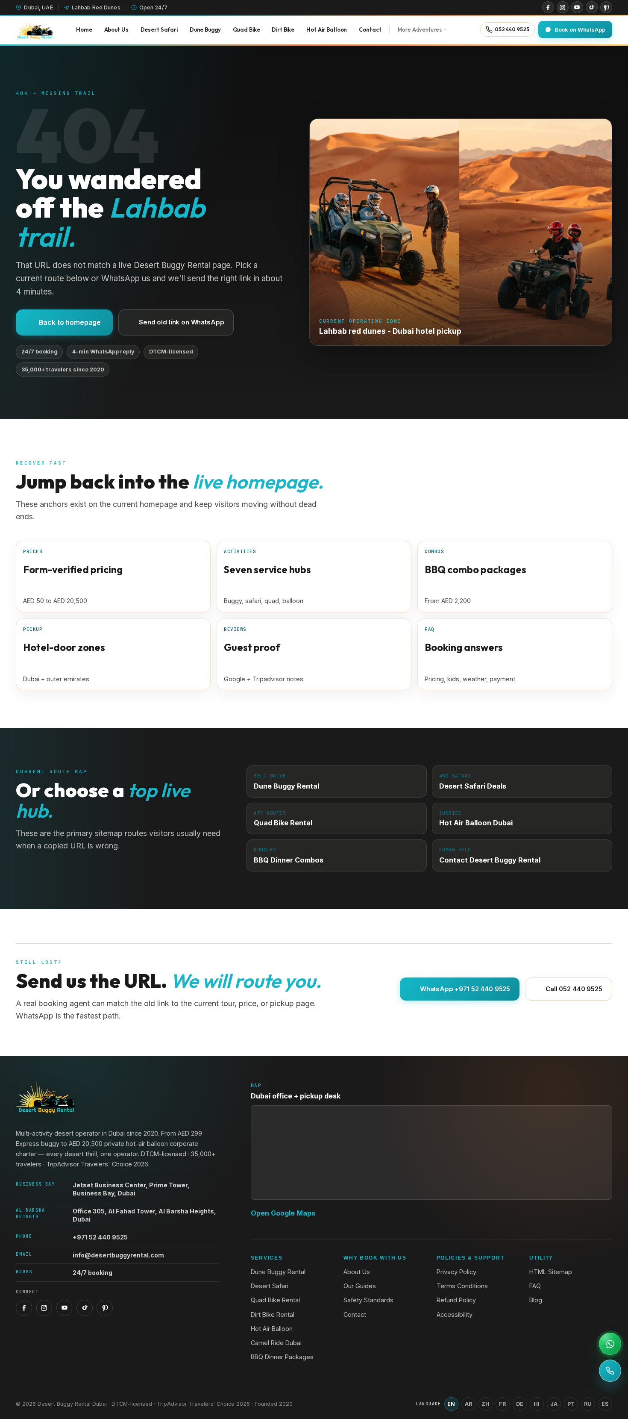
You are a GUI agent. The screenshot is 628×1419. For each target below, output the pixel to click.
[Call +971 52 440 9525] (610, 1371)
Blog (535, 1300)
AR (468, 1404)
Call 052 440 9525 (574, 989)
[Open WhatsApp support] (610, 1344)
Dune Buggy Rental (278, 1271)
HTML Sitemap (550, 1271)
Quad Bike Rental (275, 1300)
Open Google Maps (283, 1213)
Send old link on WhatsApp (181, 322)
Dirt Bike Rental (272, 1314)
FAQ (535, 1285)
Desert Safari (269, 1285)
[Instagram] (563, 7)
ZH (485, 1404)
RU (588, 1404)
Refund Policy (456, 1300)
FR (502, 1404)
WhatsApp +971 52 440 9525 (465, 989)
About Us (356, 1271)
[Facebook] (548, 7)
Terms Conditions (462, 1285)
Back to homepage (70, 322)
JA (554, 1404)
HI (537, 1404)
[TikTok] (592, 7)
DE (519, 1404)
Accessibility (454, 1314)
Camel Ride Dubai (276, 1342)
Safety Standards (368, 1300)
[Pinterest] (606, 7)
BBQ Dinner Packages (282, 1356)
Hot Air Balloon (272, 1328)
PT (571, 1404)
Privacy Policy (456, 1271)
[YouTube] (577, 7)
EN (451, 1404)
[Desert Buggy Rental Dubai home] (34, 29)
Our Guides (359, 1285)
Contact (354, 1314)
